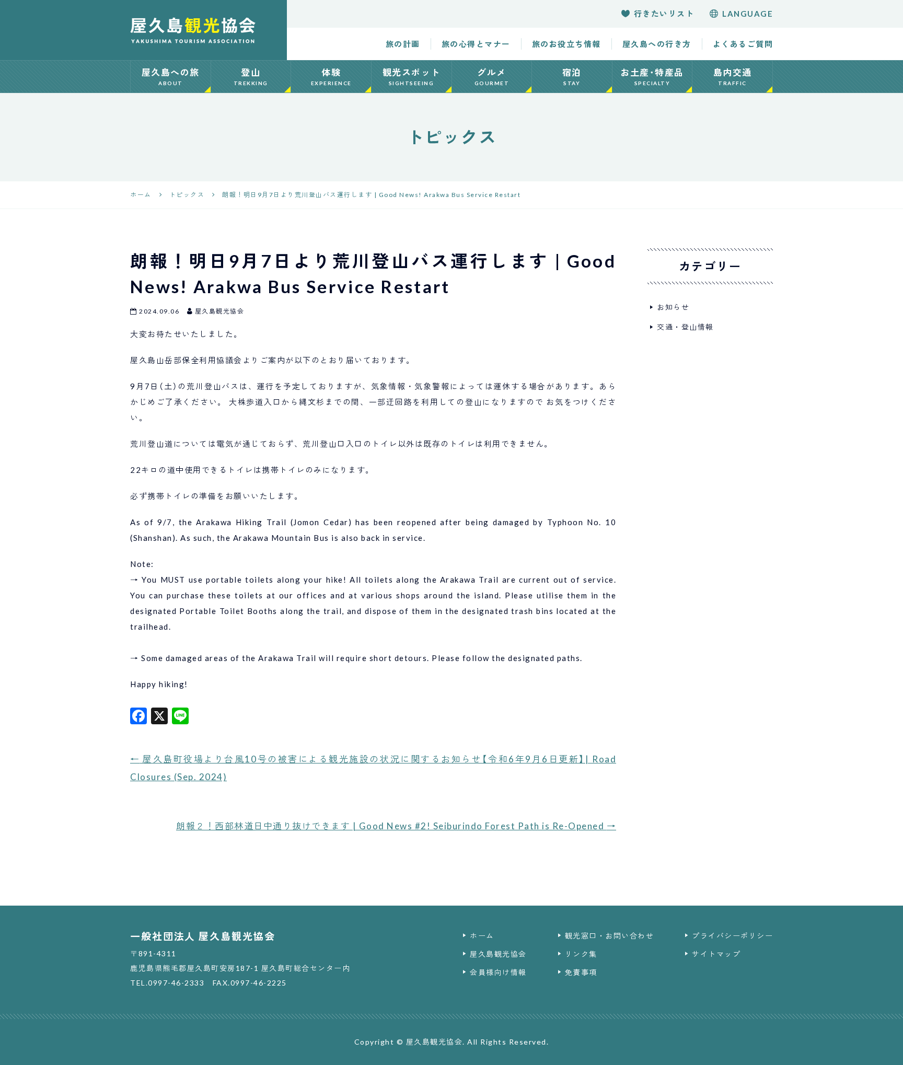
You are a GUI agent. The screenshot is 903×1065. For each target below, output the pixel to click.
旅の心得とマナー (476, 44)
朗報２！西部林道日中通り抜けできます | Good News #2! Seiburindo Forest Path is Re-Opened (396, 825)
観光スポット (412, 76)
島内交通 (732, 76)
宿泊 (572, 76)
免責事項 (581, 972)
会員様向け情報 (498, 972)
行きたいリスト (664, 13)
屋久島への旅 (171, 76)
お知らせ (673, 307)
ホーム (482, 935)
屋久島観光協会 (498, 954)
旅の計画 (403, 44)
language (747, 13)
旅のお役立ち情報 (566, 44)
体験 (331, 76)
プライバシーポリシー (732, 935)
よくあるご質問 (743, 44)
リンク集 (581, 954)
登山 (251, 76)
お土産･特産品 (652, 76)
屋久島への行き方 (656, 44)
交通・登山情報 (685, 326)
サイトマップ (716, 954)
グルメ (492, 76)
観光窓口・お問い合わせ (609, 935)
